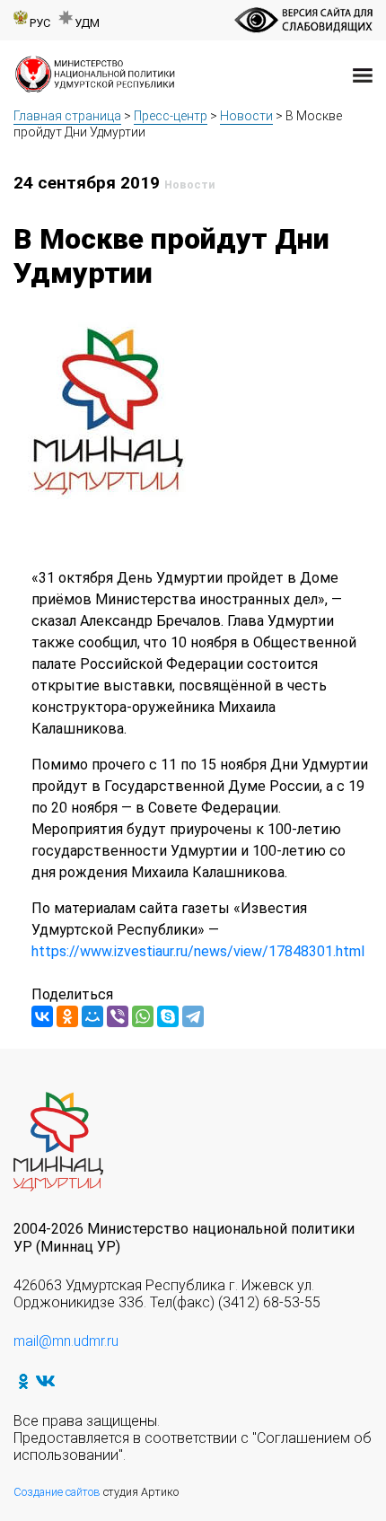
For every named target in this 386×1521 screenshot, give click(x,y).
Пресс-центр (170, 116)
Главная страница (67, 116)
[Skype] (168, 1016)
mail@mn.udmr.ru (65, 1341)
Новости (246, 116)
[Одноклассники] (67, 1016)
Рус (40, 23)
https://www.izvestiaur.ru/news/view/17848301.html (197, 951)
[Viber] (117, 1016)
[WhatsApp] (143, 1016)
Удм (87, 23)
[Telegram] (193, 1016)
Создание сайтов (57, 1492)
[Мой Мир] (92, 1016)
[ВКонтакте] (42, 1016)
